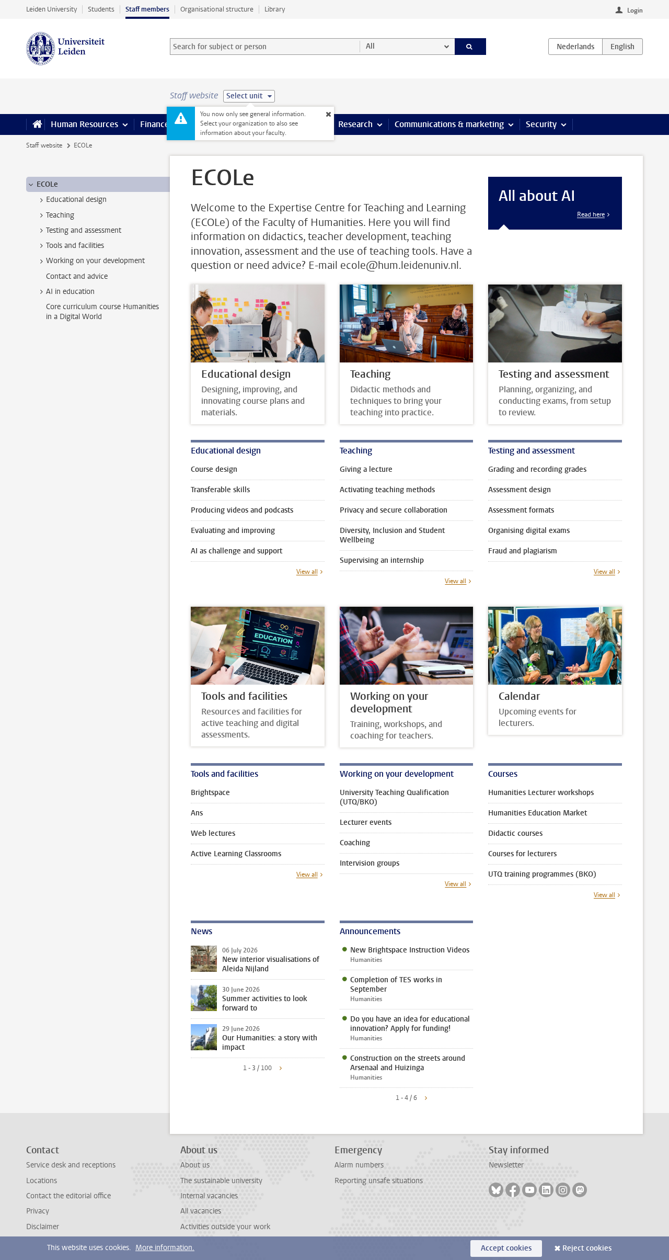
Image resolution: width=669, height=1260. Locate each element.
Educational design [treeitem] (76, 200)
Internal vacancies (209, 1196)
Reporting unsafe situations (378, 1181)
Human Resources (84, 124)
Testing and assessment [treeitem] (83, 230)
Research (355, 124)
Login (635, 10)
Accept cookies (506, 1248)
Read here (591, 214)
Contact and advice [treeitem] (77, 276)
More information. (164, 1248)
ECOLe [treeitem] (47, 184)
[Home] (35, 124)
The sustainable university (221, 1181)
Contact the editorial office (68, 1196)
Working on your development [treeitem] (95, 261)
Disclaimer (42, 1227)
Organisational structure (216, 9)
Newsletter (506, 1165)
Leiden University (51, 9)
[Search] (471, 46)
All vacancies (200, 1211)
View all (307, 571)
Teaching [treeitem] (60, 215)
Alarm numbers (359, 1165)
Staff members (147, 9)
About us (195, 1165)
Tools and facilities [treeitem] (75, 246)
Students (101, 9)
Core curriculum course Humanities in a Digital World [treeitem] (102, 312)
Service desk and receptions (71, 1165)
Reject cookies (587, 1248)
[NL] (575, 46)
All (370, 46)
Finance (154, 124)
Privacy (37, 1211)
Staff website (44, 145)
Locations (41, 1181)
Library (274, 9)
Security (541, 124)
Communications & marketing (449, 124)
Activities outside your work (225, 1227)
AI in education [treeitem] (70, 292)
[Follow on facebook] (512, 1190)
